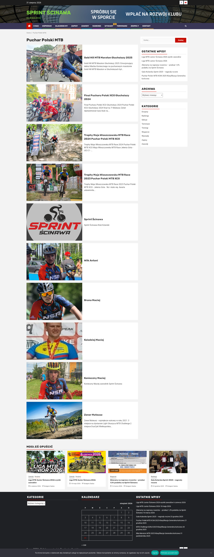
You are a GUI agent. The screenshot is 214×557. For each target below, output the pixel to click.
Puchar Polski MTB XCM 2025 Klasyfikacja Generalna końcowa (160, 520)
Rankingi (97, 26)
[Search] (185, 26)
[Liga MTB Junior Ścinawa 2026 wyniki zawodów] (46, 462)
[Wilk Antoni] (54, 261)
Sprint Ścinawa (49, 13)
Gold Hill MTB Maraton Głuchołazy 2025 (108, 57)
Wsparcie (145, 132)
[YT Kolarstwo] (185, 2)
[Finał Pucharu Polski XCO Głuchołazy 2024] (54, 103)
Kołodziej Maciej (94, 339)
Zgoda (154, 553)
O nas (36, 26)
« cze (84, 545)
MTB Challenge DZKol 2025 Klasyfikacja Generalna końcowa (159, 527)
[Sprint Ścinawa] (54, 222)
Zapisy (74, 26)
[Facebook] (181, 2)
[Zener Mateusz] (54, 420)
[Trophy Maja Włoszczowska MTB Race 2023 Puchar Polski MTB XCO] (54, 182)
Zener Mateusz (93, 414)
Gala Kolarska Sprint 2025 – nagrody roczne (160, 72)
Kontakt (146, 26)
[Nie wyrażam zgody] (211, 553)
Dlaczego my (61, 26)
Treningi (145, 128)
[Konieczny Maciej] (54, 380)
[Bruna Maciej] (54, 301)
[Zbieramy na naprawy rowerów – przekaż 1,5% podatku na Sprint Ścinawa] (127, 462)
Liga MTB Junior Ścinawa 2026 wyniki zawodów (161, 57)
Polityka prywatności (169, 553)
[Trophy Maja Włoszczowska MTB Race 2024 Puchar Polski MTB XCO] (54, 142)
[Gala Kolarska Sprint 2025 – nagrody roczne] (168, 462)
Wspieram (47, 26)
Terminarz (122, 26)
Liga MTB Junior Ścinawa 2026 (154, 61)
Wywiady (109, 26)
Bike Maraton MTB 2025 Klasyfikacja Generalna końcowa (158, 533)
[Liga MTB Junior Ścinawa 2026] (86, 462)
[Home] (29, 26)
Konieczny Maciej (94, 378)
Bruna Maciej (92, 300)
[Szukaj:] (158, 40)
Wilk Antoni (91, 260)
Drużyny (145, 112)
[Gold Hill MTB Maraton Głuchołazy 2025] (54, 63)
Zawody (85, 26)
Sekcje (144, 120)
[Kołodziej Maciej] (54, 341)
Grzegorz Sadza (49, 486)
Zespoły (135, 26)
